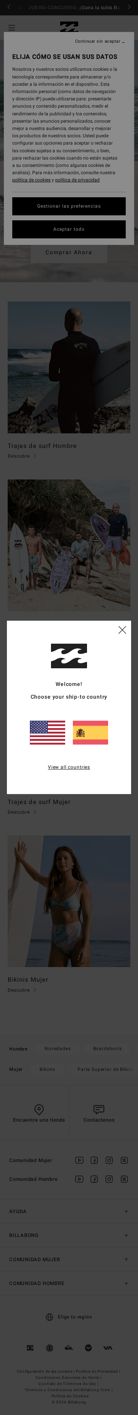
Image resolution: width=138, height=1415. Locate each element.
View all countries (69, 767)
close (122, 630)
